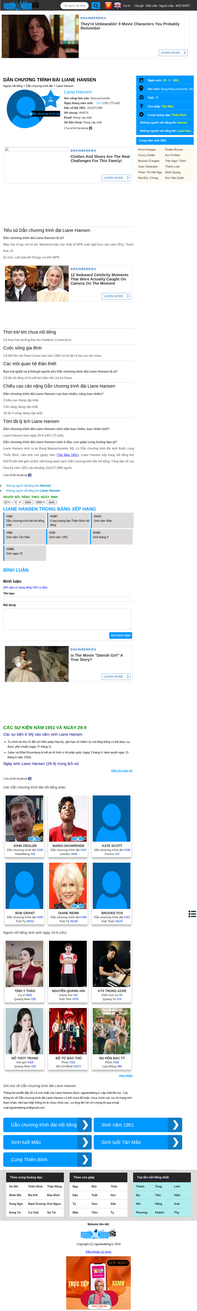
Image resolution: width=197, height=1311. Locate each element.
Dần (113, 1203)
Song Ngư (16, 1203)
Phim (68, 1062)
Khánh (159, 1212)
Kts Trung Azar (112, 991)
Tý (74, 1203)
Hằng (158, 1203)
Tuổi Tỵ (25, 921)
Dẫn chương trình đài (39, 86)
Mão (75, 1212)
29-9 (99, 103)
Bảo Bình (53, 1195)
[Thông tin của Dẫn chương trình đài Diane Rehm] (68, 908)
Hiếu (177, 1195)
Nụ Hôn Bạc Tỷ (112, 1058)
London (68, 854)
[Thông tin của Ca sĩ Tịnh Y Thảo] (24, 986)
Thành (140, 1186)
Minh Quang (172, 172)
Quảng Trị (112, 999)
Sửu (94, 1203)
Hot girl (139, 5)
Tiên (158, 1195)
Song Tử (15, 1212)
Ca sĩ (126, 5)
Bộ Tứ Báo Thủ (69, 1058)
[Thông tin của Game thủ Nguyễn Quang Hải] (68, 986)
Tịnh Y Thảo (25, 991)
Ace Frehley (172, 155)
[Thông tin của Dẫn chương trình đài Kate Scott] (111, 840)
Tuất (94, 1195)
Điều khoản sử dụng (98, 1251)
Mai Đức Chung (148, 177)
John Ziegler (25, 845)
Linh (177, 1186)
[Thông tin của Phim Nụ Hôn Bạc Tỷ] (111, 1053)
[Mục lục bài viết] (193, 914)
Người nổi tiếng (13, 86)
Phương (141, 1212)
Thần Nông (54, 1186)
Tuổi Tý (68, 921)
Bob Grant (25, 913)
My (138, 1195)
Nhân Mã (15, 1195)
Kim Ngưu (54, 1203)
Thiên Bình (179, 115)
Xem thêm (126, 1075)
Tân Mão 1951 (67, 455)
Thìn (95, 1212)
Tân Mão (167, 106)
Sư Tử (51, 1212)
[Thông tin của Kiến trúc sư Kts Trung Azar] (111, 986)
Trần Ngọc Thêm (175, 160)
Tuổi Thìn (68, 999)
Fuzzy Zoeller (146, 155)
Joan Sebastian (148, 166)
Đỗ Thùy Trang (25, 1058)
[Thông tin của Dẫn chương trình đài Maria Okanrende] (68, 840)
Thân (114, 1186)
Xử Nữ (13, 1186)
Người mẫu (166, 5)
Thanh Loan (172, 166)
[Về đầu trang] (193, 1307)
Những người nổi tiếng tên (28, 485)
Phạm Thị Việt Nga (150, 172)
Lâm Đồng (112, 1066)
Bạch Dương (37, 1203)
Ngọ (75, 1186)
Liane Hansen (64, 86)
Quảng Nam (25, 999)
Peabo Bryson (174, 149)
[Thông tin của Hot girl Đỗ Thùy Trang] (24, 1053)
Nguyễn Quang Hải (68, 991)
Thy (176, 1212)
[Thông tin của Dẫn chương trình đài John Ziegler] (24, 840)
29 (164, 80)
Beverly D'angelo (148, 160)
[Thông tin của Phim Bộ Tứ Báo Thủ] (68, 1053)
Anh (177, 1203)
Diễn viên (151, 5)
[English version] (117, 7)
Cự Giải (33, 1212)
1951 (176, 80)
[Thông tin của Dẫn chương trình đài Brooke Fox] (111, 908)
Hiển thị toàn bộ (122, 770)
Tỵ (112, 1212)
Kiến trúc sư (112, 995)
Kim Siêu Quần (174, 177)
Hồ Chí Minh (68, 1066)
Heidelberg (25, 854)
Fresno (112, 854)
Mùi (94, 1186)
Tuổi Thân (112, 921)
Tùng (158, 1186)
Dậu (75, 1195)
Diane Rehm (68, 913)
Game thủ (68, 995)
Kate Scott (112, 845)
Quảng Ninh (25, 1066)
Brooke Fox (112, 913)
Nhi (138, 1203)
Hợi (113, 1195)
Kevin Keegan (147, 149)
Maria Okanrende (68, 845)
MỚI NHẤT (183, 5)
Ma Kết (33, 1195)
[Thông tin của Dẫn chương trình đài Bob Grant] (24, 908)
